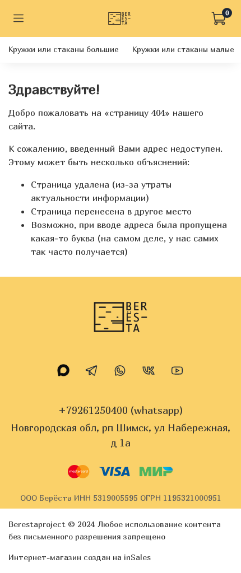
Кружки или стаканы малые (183, 49)
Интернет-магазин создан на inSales (79, 557)
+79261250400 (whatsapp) (120, 410)
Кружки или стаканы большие (63, 49)
